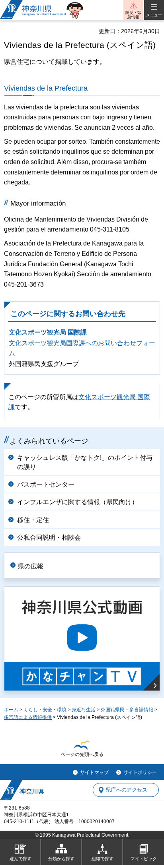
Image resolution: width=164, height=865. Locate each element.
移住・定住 (33, 520)
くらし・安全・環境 (44, 710)
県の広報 (30, 566)
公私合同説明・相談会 (49, 537)
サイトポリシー (140, 772)
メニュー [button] (154, 15)
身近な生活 (84, 710)
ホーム (11, 710)
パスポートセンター (45, 484)
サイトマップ (94, 772)
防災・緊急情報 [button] (133, 14)
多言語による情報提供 (28, 717)
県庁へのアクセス (126, 790)
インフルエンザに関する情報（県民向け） (77, 502)
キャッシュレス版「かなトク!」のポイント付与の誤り (84, 462)
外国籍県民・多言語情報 (127, 710)
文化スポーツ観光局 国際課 (48, 332)
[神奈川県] (22, 790)
